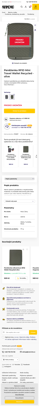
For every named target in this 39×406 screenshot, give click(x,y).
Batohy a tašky (12, 12)
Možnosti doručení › (16, 120)
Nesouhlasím (19, 398)
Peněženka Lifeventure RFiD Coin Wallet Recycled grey (11, 157)
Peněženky (31, 14)
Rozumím (19, 401)
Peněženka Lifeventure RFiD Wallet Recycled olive (26, 157)
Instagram (7, 366)
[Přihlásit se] (26, 7)
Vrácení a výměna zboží (10, 382)
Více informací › (9, 84)
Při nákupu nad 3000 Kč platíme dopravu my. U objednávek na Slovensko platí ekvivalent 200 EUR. (22, 321)
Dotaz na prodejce (19, 111)
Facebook (26, 364)
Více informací (19, 394)
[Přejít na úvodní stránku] (8, 6)
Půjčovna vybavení (26, 375)
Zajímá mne (9, 337)
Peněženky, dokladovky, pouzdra (15, 14)
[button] (22, 7)
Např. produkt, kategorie (14, 17)
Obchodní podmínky (9, 375)
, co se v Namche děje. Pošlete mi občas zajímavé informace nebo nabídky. (21, 338)
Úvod (3, 12)
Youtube (17, 364)
